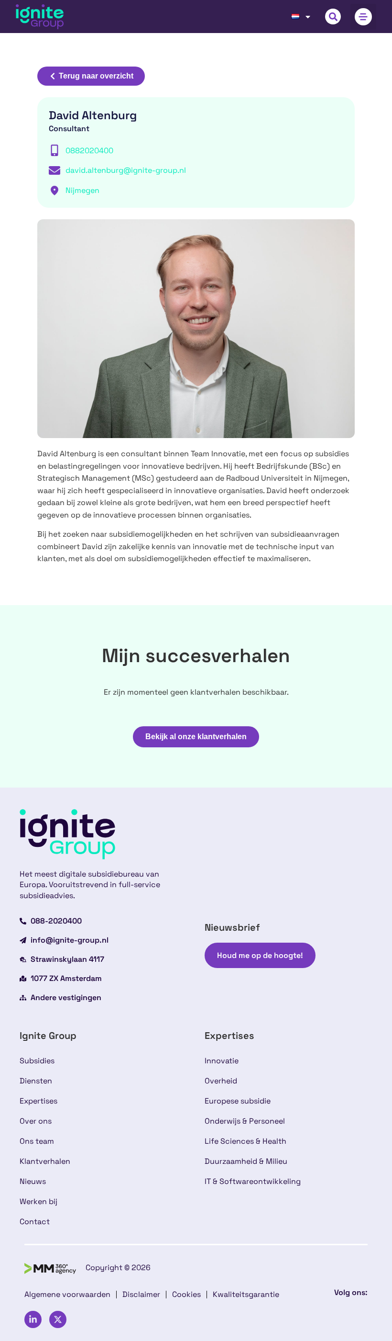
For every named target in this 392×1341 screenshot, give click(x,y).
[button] (333, 16)
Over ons (36, 1121)
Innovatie (222, 1061)
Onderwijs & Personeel (245, 1121)
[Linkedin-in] (33, 1319)
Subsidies (37, 1061)
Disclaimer (141, 1294)
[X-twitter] (57, 1319)
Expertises (38, 1101)
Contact (35, 1222)
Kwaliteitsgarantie (246, 1294)
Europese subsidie (238, 1101)
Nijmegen (82, 190)
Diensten (36, 1081)
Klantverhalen (45, 1161)
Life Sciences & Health (245, 1141)
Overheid (221, 1081)
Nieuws (33, 1181)
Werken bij (38, 1201)
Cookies (186, 1294)
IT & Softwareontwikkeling (253, 1181)
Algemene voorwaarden (67, 1294)
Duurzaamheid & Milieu (246, 1161)
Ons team (37, 1141)
